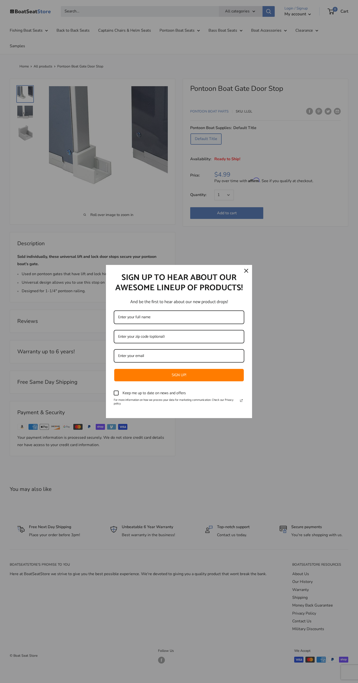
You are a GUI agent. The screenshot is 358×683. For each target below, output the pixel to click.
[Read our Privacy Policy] (241, 400)
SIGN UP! (179, 375)
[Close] (246, 271)
